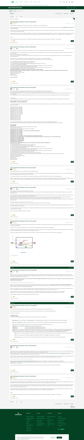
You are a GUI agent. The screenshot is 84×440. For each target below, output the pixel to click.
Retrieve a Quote (39, 420)
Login (71, 7)
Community (21, 5)
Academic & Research (30, 416)
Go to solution (16, 19)
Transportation (28, 430)
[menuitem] (17, 2)
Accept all (59, 437)
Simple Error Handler (58, 330)
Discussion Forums (26, 5)
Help (74, 7)
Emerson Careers (50, 420)
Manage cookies (53, 437)
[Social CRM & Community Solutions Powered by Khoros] (73, 406)
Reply (72, 81)
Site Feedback (60, 425)
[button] (11, 41)
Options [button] (72, 23)
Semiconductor (28, 428)
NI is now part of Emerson (51, 416)
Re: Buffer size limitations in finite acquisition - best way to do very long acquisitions (23, 21)
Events (48, 425)
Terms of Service (39, 422)
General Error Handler (66, 330)
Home (18, 5)
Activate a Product (61, 422)
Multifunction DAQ (43, 5)
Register (68, 7)
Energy (27, 423)
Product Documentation (62, 418)
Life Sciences (28, 426)
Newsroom (49, 422)
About (48, 418)
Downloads (60, 416)
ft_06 (72, 267)
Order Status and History (41, 418)
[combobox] (43, 11)
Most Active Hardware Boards (34, 5)
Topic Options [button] (12, 13)
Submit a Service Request (62, 423)
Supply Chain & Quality (51, 423)
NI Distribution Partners (40, 416)
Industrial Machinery (29, 425)
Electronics (28, 421)
